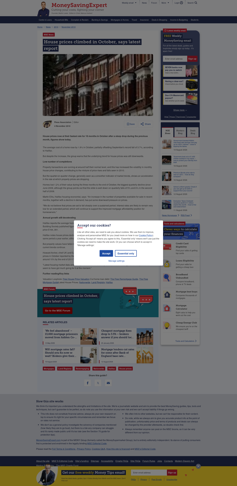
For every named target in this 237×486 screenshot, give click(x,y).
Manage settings (116, 260)
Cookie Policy (146, 235)
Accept (106, 253)
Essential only (126, 253)
